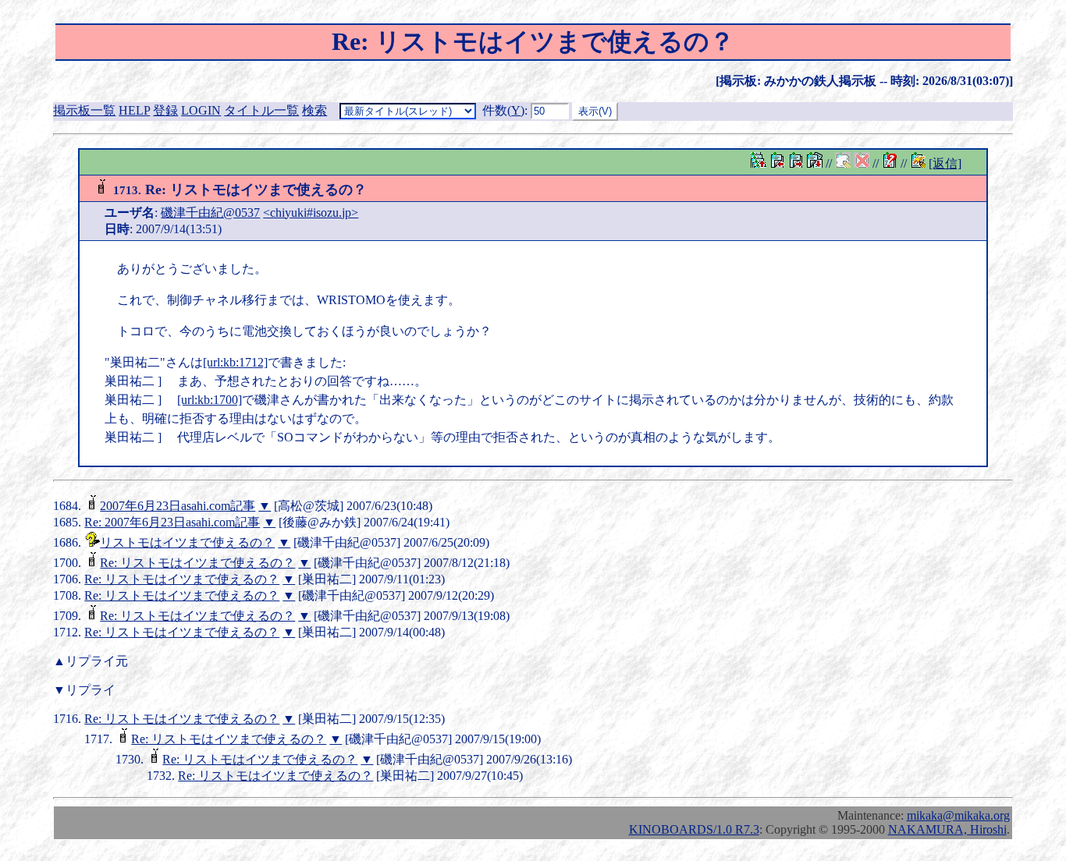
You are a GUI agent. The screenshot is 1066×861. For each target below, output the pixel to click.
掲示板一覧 (84, 110)
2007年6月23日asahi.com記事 (177, 505)
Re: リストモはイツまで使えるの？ (197, 562)
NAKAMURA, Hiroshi (947, 829)
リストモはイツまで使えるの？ (187, 542)
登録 (165, 110)
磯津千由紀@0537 (210, 212)
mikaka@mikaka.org (958, 815)
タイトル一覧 (261, 110)
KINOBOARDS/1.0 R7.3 (694, 829)
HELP (134, 110)
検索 (314, 110)
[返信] (945, 163)
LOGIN (201, 110)
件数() (503, 110)
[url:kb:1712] (235, 362)
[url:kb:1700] (209, 399)
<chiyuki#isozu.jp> (310, 212)
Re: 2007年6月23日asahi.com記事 (172, 522)
